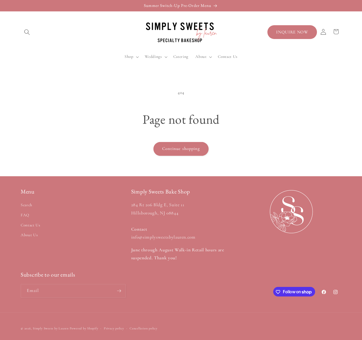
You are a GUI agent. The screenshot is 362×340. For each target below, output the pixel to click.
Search (26, 205)
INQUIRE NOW (292, 32)
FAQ (25, 215)
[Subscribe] (119, 291)
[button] (27, 32)
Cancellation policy (143, 328)
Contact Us (30, 225)
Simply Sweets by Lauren (51, 328)
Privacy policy (114, 328)
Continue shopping (181, 148)
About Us (29, 235)
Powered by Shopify (84, 328)
